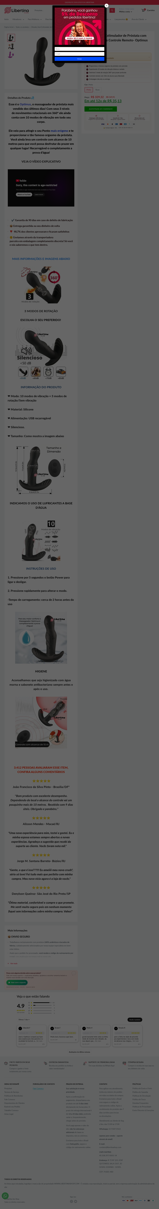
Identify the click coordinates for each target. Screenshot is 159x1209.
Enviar (79, 59)
